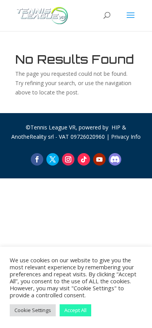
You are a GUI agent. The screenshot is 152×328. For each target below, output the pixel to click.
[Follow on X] (52, 159)
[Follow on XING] (115, 159)
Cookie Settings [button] (32, 310)
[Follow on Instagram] (68, 159)
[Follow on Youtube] (99, 159)
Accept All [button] (75, 310)
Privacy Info (126, 136)
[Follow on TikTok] (84, 159)
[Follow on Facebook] (37, 159)
